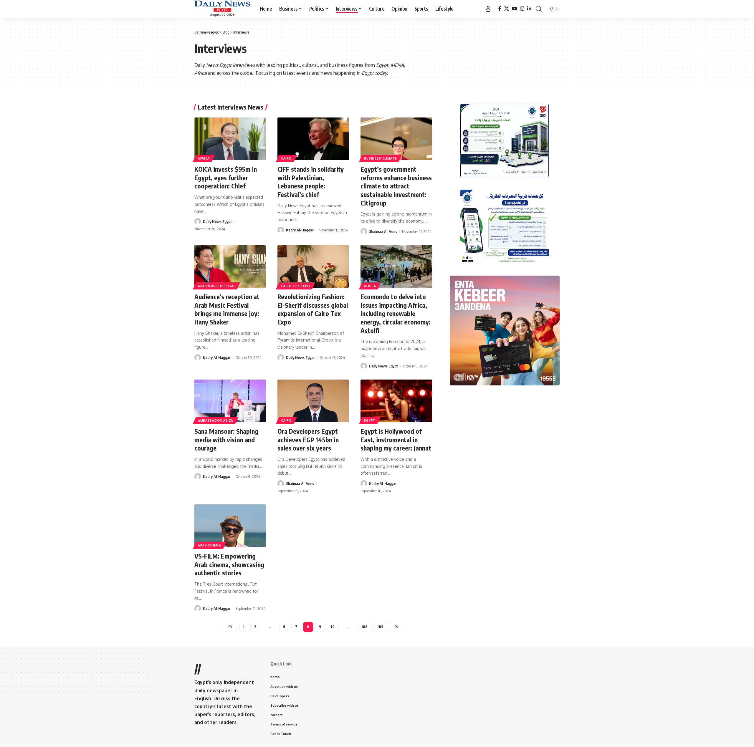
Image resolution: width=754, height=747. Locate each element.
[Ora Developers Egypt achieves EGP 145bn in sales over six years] (313, 401)
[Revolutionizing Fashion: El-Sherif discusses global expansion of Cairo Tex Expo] (313, 266)
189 (380, 627)
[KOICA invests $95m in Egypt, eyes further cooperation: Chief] (230, 138)
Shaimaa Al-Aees (383, 231)
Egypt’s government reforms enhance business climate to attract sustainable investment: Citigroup (396, 186)
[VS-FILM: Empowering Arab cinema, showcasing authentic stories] (230, 525)
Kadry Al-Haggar (300, 230)
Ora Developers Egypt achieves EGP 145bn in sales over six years (308, 439)
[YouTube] (514, 9)
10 (333, 627)
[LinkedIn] (529, 9)
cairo (286, 158)
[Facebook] (500, 9)
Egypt (370, 420)
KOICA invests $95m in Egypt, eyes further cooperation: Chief (225, 177)
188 (364, 627)
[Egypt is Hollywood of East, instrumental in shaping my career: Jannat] (396, 401)
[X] (506, 9)
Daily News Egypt (217, 221)
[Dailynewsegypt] (222, 6)
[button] (488, 9)
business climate (380, 158)
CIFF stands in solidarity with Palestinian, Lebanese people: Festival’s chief (310, 181)
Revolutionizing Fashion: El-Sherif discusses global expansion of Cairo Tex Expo (312, 309)
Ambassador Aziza (215, 420)
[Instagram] (522, 9)
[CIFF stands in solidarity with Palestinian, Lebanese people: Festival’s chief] (313, 138)
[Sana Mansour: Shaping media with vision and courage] (230, 401)
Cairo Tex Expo (295, 286)
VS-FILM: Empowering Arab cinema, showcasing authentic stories (229, 564)
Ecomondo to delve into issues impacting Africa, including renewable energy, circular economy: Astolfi (396, 313)
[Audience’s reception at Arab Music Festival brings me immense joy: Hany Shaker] (230, 266)
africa (204, 158)
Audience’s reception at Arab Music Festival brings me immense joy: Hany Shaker (226, 309)
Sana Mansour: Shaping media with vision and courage (226, 439)
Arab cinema (209, 545)
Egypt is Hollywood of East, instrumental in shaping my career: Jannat (396, 439)
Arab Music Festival (216, 286)
